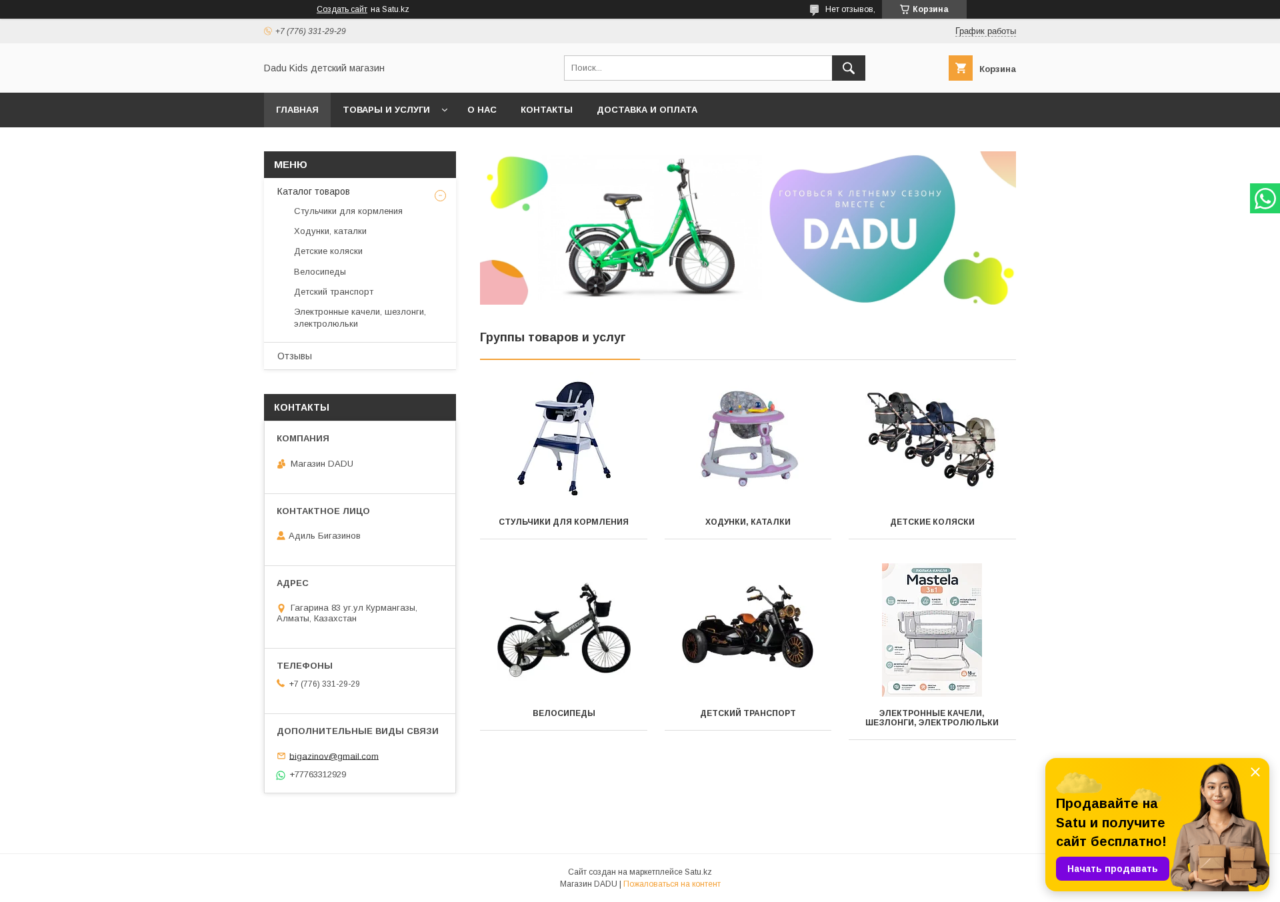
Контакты (547, 110)
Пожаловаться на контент (672, 884)
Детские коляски (932, 522)
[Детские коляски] (932, 438)
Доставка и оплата (647, 110)
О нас (482, 110)
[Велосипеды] (563, 630)
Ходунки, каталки (748, 522)
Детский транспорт (748, 713)
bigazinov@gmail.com (334, 756)
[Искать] (848, 68)
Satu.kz (698, 872)
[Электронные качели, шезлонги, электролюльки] (932, 630)
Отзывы (294, 356)
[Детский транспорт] (748, 630)
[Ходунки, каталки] (748, 438)
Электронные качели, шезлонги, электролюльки (932, 718)
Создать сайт (342, 9)
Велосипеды (564, 713)
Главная (297, 110)
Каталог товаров (313, 191)
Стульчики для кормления (564, 522)
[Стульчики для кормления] (563, 438)
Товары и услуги (386, 110)
